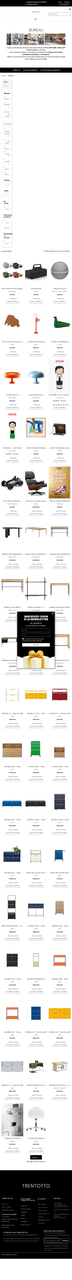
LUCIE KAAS (60, 398)
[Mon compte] (63, 10)
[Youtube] (64, 1254)
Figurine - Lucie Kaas (12, 448)
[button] (12, 301)
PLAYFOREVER (12, 504)
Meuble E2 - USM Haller (59, 1032)
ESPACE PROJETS (64, 4)
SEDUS (7, 149)
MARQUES (67, 2)
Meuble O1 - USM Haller (59, 713)
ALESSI (7, 99)
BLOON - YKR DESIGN (60, 291)
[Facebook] (60, 1254)
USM (7, 169)
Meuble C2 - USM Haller (12, 1085)
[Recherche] (69, 14)
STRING (12, 1141)
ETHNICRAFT (12, 557)
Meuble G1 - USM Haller (36, 1032)
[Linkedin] (68, 1254)
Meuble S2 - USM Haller (12, 713)
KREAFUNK (12, 291)
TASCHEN (60, 504)
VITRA (7, 174)
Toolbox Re (36, 289)
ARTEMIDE (12, 398)
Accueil (3, 76)
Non (7, 228)
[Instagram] (55, 1254)
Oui (8, 209)
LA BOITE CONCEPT (7, 134)
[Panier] (68, 10)
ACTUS (60, 2)
